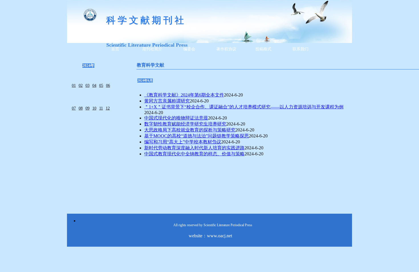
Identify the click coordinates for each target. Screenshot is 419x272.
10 (94, 108)
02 (81, 85)
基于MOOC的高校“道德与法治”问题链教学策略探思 (196, 135)
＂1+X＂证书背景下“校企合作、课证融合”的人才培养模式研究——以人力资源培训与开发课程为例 (243, 106)
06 (108, 85)
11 (101, 108)
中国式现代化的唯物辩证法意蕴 (176, 118)
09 (88, 108)
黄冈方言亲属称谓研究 (167, 100)
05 (101, 85)
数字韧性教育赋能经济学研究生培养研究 (185, 123)
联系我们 (300, 49)
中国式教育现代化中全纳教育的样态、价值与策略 (194, 153)
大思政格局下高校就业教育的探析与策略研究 (189, 129)
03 (88, 85)
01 (74, 85)
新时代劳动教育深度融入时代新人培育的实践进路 (194, 147)
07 (74, 108)
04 (94, 85)
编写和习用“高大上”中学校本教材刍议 (182, 141)
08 (81, 108)
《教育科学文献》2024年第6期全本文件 (184, 94)
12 (108, 108)
